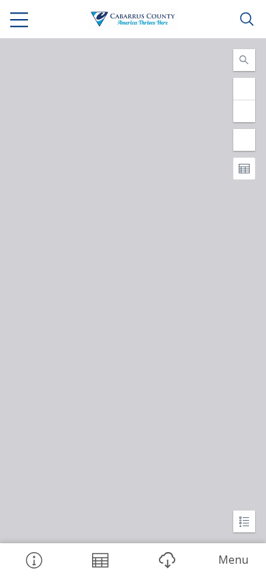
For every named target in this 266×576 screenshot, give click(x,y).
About (33, 559)
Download (166, 559)
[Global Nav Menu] (19, 19)
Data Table (100, 559)
